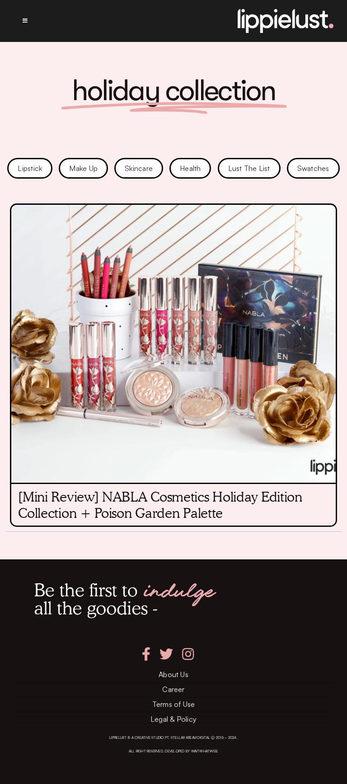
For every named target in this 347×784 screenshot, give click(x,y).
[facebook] (146, 654)
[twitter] (166, 654)
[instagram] (188, 654)
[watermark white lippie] (286, 12)
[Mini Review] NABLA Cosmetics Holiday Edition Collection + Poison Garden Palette (160, 505)
